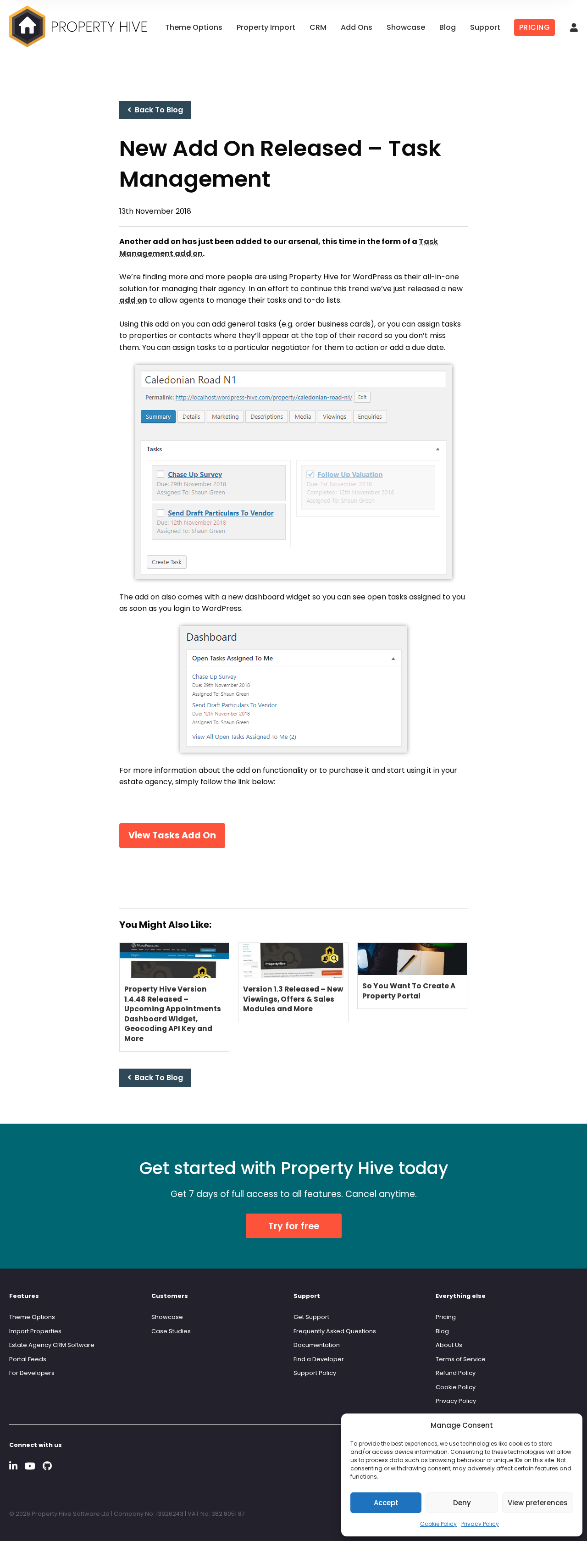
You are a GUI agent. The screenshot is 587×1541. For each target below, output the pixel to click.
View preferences (538, 1503)
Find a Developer (319, 1359)
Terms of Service (461, 1359)
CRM (318, 27)
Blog (447, 27)
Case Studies (171, 1331)
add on (133, 300)
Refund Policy (456, 1373)
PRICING (534, 27)
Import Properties (35, 1331)
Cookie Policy (438, 1524)
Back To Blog (157, 110)
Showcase (406, 27)
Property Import (266, 27)
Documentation (317, 1345)
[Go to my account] (574, 28)
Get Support (311, 1317)
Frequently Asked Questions (335, 1331)
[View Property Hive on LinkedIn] (13, 1466)
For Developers (32, 1373)
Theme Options (193, 27)
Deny (462, 1503)
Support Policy (315, 1373)
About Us (449, 1345)
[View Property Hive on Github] (47, 1466)
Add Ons (356, 27)
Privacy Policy (480, 1524)
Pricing (446, 1317)
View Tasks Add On (172, 835)
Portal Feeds (27, 1359)
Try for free (293, 1226)
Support (485, 27)
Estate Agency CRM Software (51, 1345)
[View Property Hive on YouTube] (30, 1466)
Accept (386, 1503)
